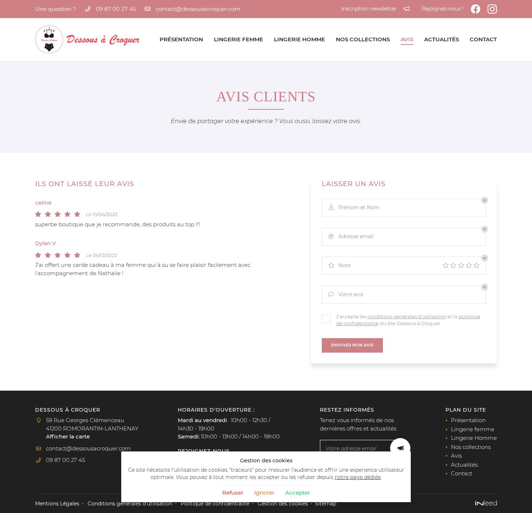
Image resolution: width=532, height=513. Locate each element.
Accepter (297, 492)
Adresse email (351, 236)
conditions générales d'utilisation (406, 316)
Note (339, 265)
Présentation (181, 39)
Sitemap (325, 503)
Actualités (441, 39)
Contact (483, 39)
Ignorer (264, 492)
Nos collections (363, 39)
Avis (407, 39)
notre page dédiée (358, 477)
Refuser (232, 492)
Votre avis (346, 294)
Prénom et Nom (354, 207)
